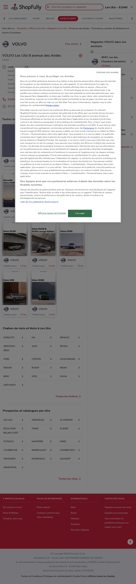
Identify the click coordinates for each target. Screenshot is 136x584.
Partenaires (88, 128)
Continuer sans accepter (107, 72)
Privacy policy (52, 105)
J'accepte (80, 213)
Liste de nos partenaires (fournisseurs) (39, 201)
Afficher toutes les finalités (52, 213)
